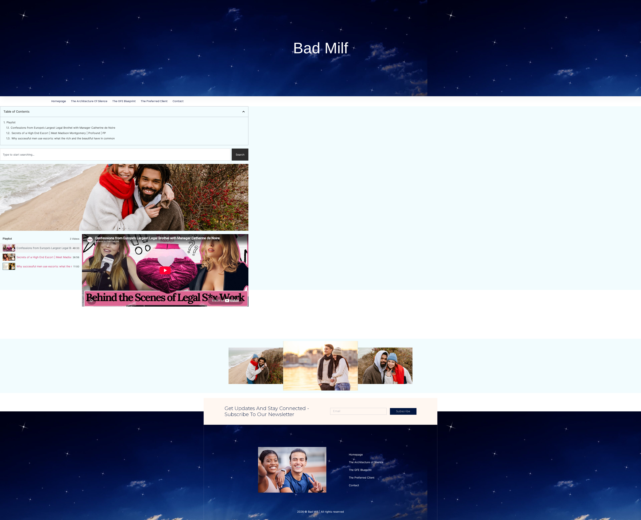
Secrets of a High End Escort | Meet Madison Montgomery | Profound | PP (59, 133)
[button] (243, 111)
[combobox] (115, 155)
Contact (178, 101)
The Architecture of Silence (89, 101)
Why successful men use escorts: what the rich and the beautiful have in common (63, 138)
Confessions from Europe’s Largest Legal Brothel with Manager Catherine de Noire (63, 127)
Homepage (58, 101)
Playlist (11, 122)
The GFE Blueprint (124, 101)
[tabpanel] (165, 270)
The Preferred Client (154, 101)
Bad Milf (320, 48)
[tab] (41, 248)
